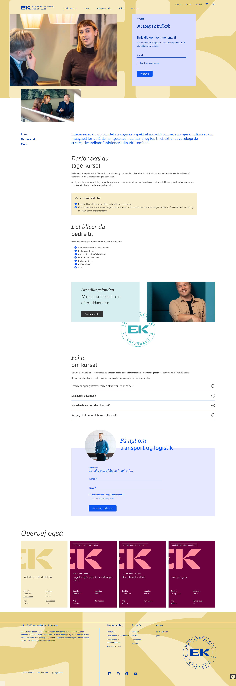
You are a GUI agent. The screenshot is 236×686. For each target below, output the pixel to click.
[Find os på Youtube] (135, 673)
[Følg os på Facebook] (126, 673)
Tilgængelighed (56, 672)
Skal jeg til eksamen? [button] (83, 395)
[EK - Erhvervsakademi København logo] (39, 7)
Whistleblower (42, 672)
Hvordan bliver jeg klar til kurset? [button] (91, 405)
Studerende (136, 639)
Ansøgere (135, 632)
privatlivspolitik (107, 498)
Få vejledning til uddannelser (118, 636)
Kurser (86, 8)
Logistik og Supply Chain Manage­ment (93, 578)
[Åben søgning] (213, 4)
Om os (134, 8)
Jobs (158, 636)
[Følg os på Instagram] (118, 673)
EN (200, 4)
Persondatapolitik (27, 672)
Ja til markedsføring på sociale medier (108, 494)
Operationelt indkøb (133, 577)
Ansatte (135, 636)
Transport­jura (179, 577)
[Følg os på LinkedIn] (109, 673)
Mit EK (188, 4)
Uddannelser (70, 8)
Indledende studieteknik (37, 577)
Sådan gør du (92, 313)
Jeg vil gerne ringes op (149, 63)
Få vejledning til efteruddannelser (113, 641)
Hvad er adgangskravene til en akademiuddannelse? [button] (102, 386)
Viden (121, 8)
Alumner (135, 643)
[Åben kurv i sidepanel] (206, 4)
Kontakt (178, 4)
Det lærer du (28, 139)
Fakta (24, 144)
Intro (24, 134)
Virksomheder (104, 8)
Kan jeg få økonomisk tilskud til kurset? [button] (94, 415)
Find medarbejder (114, 646)
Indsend (144, 73)
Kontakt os (111, 632)
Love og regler (162, 632)
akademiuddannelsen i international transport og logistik (134, 372)
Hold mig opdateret (102, 508)
